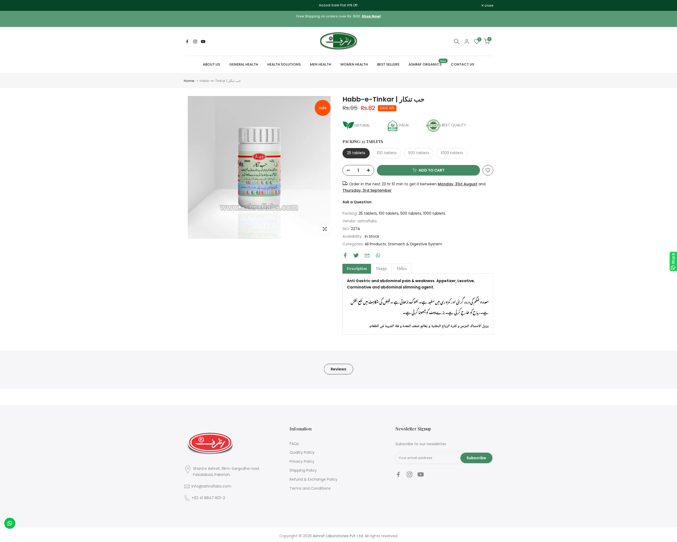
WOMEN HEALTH (354, 64)
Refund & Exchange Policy (313, 479)
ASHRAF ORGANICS (427, 64)
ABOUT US (211, 64)
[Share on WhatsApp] (378, 255)
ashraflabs (367, 221)
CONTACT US (462, 64)
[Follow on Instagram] (195, 41)
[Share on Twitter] (356, 255)
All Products (375, 244)
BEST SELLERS (388, 64)
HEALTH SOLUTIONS (284, 64)
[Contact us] (9, 523)
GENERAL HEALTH (243, 64)
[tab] (356, 269)
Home (189, 80)
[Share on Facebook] (345, 255)
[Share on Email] (367, 255)
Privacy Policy (302, 461)
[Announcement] (338, 5)
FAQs (294, 443)
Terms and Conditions (310, 488)
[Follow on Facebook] (187, 41)
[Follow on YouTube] (203, 41)
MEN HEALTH (320, 64)
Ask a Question (357, 202)
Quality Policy (302, 452)
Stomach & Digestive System (415, 244)
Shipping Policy (303, 470)
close (191, 5)
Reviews (338, 368)
